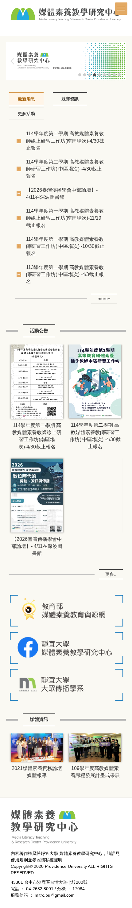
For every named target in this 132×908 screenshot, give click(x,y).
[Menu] (121, 8)
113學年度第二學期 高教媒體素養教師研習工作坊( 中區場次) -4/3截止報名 (65, 274)
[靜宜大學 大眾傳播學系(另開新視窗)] (66, 684)
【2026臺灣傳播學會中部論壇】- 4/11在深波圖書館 (36, 546)
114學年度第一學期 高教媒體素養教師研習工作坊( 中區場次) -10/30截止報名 (65, 246)
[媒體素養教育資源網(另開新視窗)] (66, 610)
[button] (13, 61)
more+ (104, 298)
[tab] (79, 75)
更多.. (110, 574)
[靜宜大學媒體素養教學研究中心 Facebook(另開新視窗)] (66, 647)
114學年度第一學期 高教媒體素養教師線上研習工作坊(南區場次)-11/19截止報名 (65, 218)
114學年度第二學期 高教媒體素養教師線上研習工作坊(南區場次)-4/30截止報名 (65, 140)
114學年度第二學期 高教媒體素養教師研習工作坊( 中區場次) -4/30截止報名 (65, 169)
